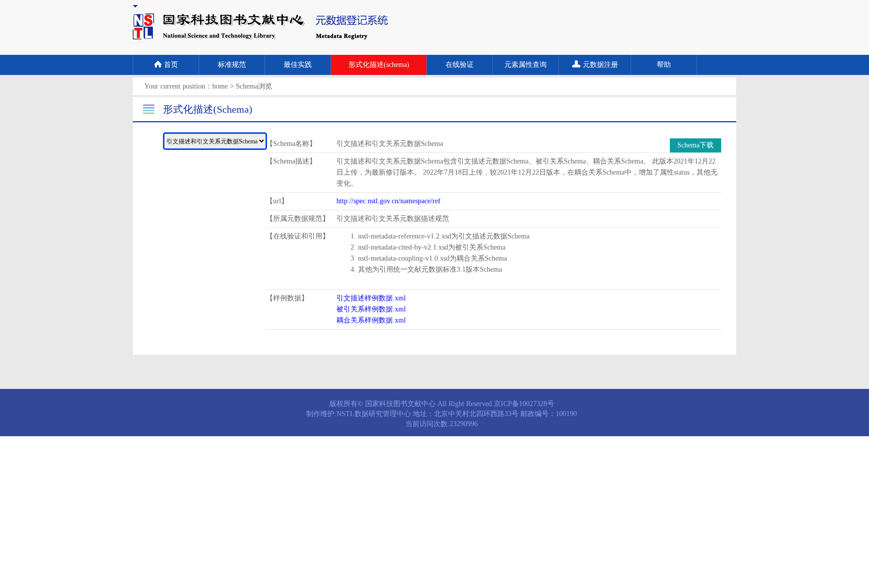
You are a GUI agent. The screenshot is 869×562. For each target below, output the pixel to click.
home (220, 86)
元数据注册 (600, 64)
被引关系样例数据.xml (371, 309)
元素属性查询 (525, 64)
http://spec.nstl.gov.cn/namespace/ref (388, 201)
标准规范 (232, 64)
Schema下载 (695, 145)
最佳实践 (298, 64)
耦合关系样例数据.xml (371, 320)
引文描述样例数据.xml (371, 298)
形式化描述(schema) (379, 64)
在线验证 (460, 64)
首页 (171, 64)
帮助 (664, 64)
